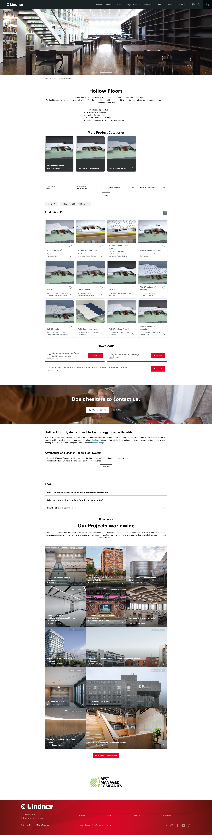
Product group (50, 186)
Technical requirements (148, 187)
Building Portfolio (114, 187)
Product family (81, 186)
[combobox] (59, 187)
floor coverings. (98, 443)
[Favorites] (200, 4)
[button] (101, 72)
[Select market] (193, 4)
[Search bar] (207, 4)
